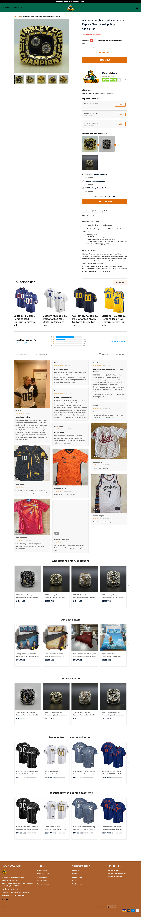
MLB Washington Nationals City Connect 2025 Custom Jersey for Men (84, 772)
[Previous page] (15, 79)
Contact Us (76, 874)
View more (120, 282)
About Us (75, 870)
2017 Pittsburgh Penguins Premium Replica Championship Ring (84, 596)
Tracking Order (77, 884)
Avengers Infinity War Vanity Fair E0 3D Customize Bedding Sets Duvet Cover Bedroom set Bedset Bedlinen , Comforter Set (27, 655)
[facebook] (3, 899)
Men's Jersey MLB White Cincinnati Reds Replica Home (55, 772)
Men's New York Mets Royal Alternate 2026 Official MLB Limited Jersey (111, 772)
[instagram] (12, 899)
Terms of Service (43, 874)
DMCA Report (100, 907)
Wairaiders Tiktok (114, 870)
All (19, 16)
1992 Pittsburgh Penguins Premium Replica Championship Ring (101, 174)
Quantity (85, 43)
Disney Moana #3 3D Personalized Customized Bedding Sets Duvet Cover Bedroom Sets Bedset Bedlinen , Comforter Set (113, 655)
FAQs (74, 880)
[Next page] (68, 79)
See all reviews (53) (20, 343)
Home (15, 16)
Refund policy (42, 880)
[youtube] (7, 899)
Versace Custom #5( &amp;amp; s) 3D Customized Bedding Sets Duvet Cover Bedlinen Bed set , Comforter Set (84, 655)
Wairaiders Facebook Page (117, 873)
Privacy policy (42, 870)
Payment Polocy (43, 884)
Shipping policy (42, 877)
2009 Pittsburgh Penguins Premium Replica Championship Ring (97, 181)
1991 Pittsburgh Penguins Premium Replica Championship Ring (97, 188)
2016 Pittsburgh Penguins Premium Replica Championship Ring (113, 596)
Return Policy (77, 877)
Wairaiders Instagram (115, 877)
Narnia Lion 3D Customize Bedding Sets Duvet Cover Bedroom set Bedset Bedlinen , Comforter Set (56, 655)
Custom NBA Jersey (9, 8)
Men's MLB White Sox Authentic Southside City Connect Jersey (27, 772)
